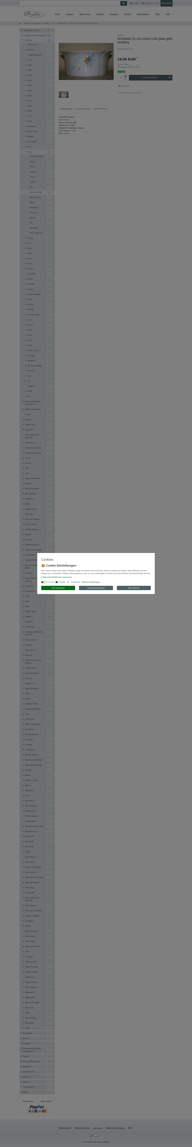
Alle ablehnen (133, 588)
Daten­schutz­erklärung (51, 577)
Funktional (75, 582)
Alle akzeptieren (58, 588)
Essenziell (49, 582)
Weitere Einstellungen (91, 582)
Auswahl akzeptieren (96, 588)
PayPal (62, 582)
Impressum (67, 577)
